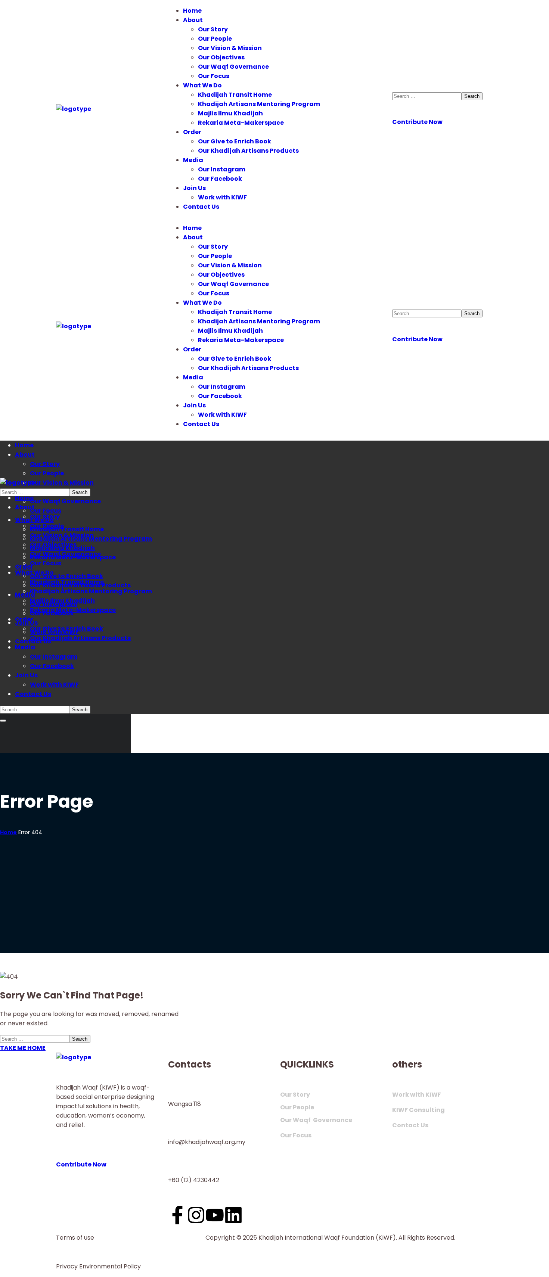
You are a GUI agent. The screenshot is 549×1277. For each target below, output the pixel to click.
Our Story (295, 1094)
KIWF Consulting (418, 1110)
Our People (297, 1107)
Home (8, 832)
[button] (442, 117)
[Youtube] (214, 1215)
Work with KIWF (416, 1094)
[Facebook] (177, 1215)
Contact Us (410, 1125)
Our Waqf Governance (316, 1120)
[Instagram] (196, 1215)
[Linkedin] (233, 1215)
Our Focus (295, 1135)
